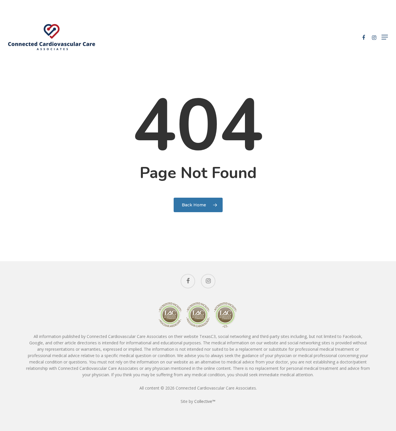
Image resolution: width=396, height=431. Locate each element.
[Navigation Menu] (385, 37)
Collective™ (204, 401)
